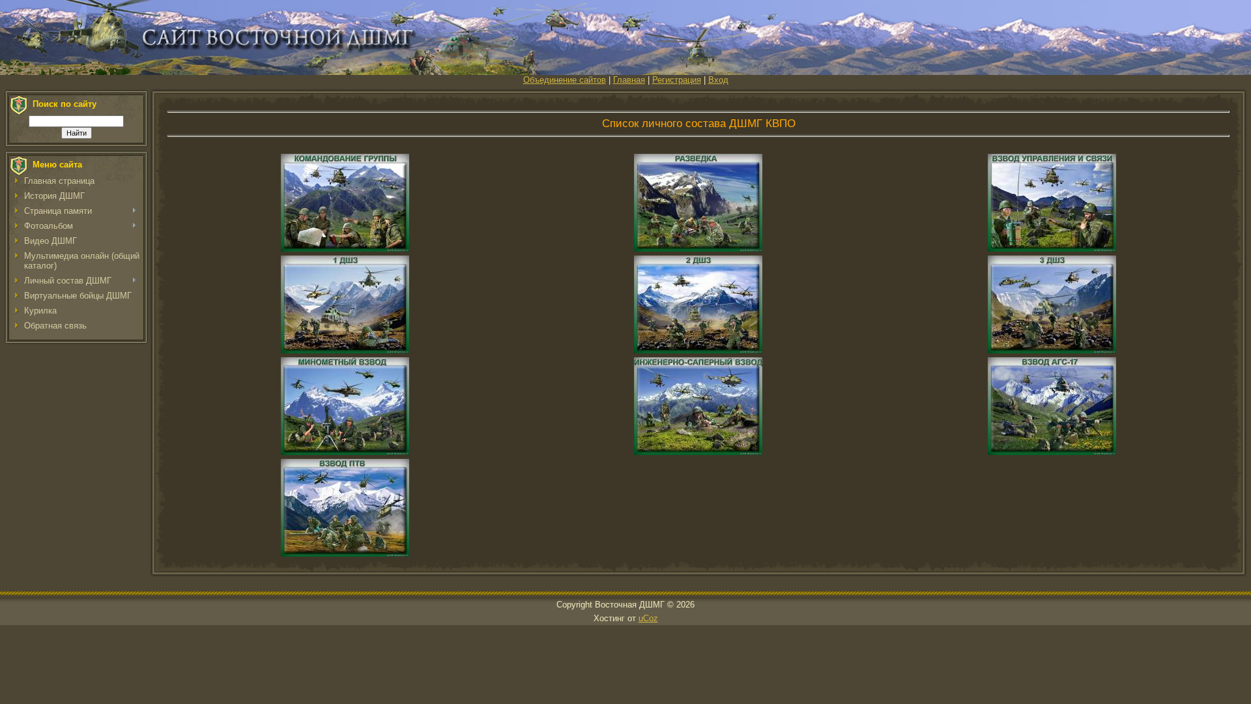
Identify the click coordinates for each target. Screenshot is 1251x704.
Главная (629, 80)
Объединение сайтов (564, 80)
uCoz (648, 618)
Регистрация (676, 80)
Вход (718, 80)
